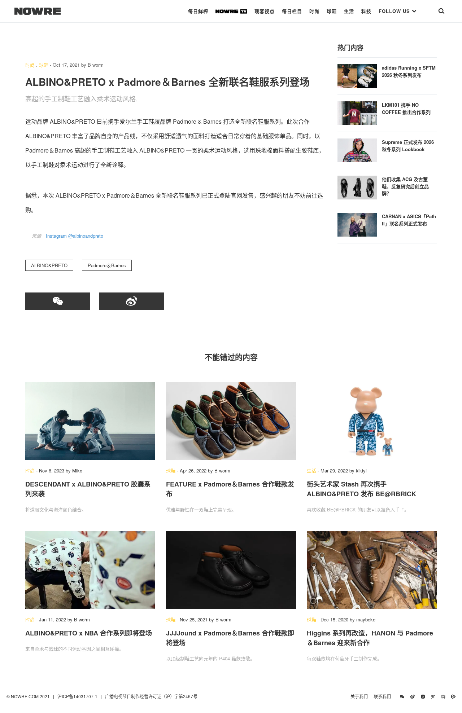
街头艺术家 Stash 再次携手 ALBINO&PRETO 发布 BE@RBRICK (361, 488)
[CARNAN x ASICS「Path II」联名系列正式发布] (357, 224)
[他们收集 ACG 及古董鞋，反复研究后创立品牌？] (357, 186)
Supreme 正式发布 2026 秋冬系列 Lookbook (408, 145)
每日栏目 (292, 11)
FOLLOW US (395, 11)
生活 (349, 11)
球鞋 (332, 11)
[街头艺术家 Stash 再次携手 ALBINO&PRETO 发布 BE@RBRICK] (372, 421)
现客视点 (264, 11)
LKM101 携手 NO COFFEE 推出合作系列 (406, 108)
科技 (366, 11)
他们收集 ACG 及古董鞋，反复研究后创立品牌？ (405, 186)
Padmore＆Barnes (107, 265)
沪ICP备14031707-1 (78, 696)
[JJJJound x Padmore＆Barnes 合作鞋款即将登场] (231, 570)
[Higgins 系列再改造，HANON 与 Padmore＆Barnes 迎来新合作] (372, 570)
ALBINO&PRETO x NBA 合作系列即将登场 (88, 633)
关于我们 (359, 696)
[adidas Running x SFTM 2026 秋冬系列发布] (357, 75)
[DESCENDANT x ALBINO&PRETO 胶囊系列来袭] (90, 421)
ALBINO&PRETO (49, 265)
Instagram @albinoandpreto (74, 235)
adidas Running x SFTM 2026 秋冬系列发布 (409, 71)
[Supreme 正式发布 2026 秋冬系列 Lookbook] (357, 149)
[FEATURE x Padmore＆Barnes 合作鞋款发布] (231, 421)
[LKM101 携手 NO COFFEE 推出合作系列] (357, 112)
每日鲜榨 (198, 11)
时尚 (314, 11)
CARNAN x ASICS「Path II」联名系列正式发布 (409, 220)
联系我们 (384, 696)
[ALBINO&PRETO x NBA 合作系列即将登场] (90, 570)
